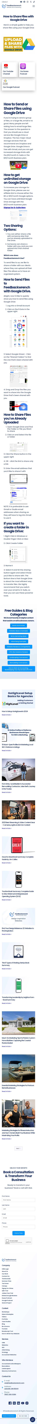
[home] (11, 6)
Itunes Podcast (7, 1298)
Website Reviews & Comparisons (18, 647)
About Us (5, 1271)
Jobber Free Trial (7, 1293)
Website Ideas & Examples (18, 631)
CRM (3, 1343)
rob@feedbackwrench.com (14, 1383)
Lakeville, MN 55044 (11, 1389)
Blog (3, 1324)
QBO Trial (5, 1291)
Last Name (5, 1205)
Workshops (5, 1312)
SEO (3, 1347)
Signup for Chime (7, 1288)
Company (6, 1265)
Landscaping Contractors (19, 657)
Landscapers (6, 1368)
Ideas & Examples (7, 1314)
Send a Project (6, 1303)
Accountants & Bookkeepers (11, 1364)
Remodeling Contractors (18, 663)
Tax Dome (5, 1283)
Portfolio (5, 1319)
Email (4, 1214)
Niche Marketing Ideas (18, 636)
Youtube (4, 1329)
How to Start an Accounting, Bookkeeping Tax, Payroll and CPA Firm (18, 669)
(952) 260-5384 (10, 1394)
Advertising (6, 1350)
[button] (33, 6)
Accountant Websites (9, 1355)
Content (5, 1308)
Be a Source (6, 1326)
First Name (6, 1196)
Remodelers (6, 1366)
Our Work (5, 1274)
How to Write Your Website (10, 1334)
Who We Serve (7, 1360)
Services (5, 1339)
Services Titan (6, 1281)
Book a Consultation (9, 1416)
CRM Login (5, 1269)
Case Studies (6, 1321)
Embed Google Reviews (9, 1296)
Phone (4, 1223)
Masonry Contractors (9, 1371)
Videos (4, 1317)
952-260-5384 (23, 1416)
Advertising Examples (18, 641)
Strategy (5, 1352)
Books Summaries (18, 625)
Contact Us (5, 1276)
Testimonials (6, 1279)
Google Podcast (7, 1300)
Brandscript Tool (7, 1331)
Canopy (4, 1286)
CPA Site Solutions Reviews (18, 652)
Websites (5, 1345)
